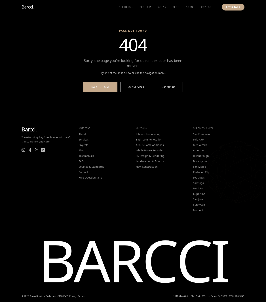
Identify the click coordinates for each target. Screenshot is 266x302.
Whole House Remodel (149, 150)
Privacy (73, 296)
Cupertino (199, 194)
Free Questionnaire (90, 177)
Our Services (136, 87)
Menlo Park (200, 145)
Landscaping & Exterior (150, 161)
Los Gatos (199, 177)
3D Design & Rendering (150, 156)
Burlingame (200, 161)
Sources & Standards (91, 166)
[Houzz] (30, 150)
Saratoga (198, 183)
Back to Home (100, 87)
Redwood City (201, 172)
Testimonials (86, 156)
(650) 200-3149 (236, 296)
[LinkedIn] (43, 150)
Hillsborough (201, 156)
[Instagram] (23, 150)
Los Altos (198, 188)
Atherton (198, 150)
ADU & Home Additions (150, 145)
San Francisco (201, 134)
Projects (83, 145)
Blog (81, 150)
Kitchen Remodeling (148, 134)
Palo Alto (198, 139)
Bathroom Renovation (149, 139)
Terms (81, 296)
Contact (83, 172)
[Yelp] (36, 150)
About (82, 134)
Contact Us (168, 87)
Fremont (198, 210)
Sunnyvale (199, 204)
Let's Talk (233, 7)
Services (125, 7)
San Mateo (199, 166)
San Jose (198, 199)
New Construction (147, 166)
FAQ (81, 161)
